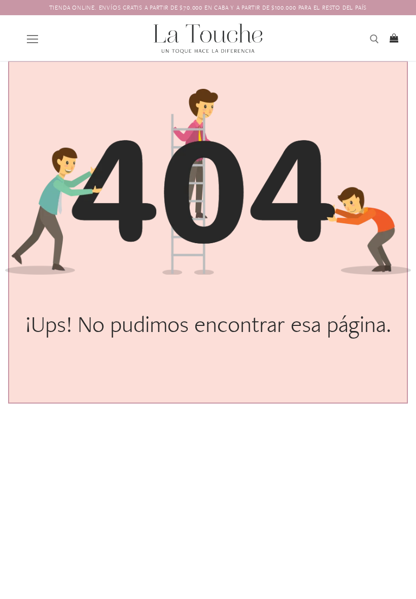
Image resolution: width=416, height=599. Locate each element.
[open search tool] (374, 39)
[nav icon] (32, 38)
